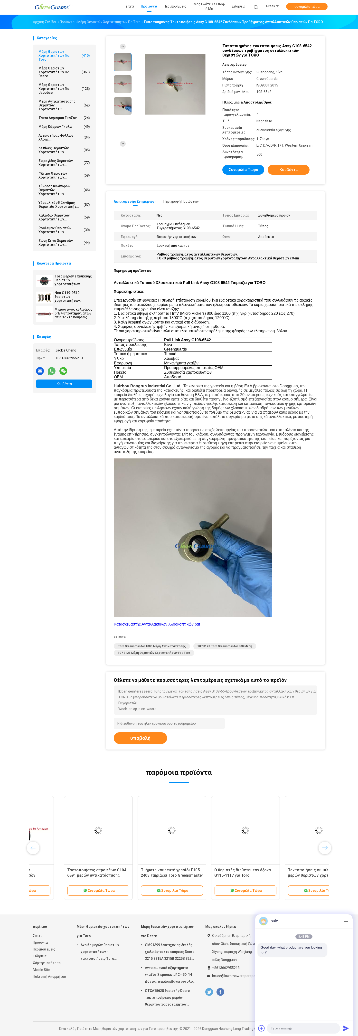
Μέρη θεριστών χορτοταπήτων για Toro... (64, 55)
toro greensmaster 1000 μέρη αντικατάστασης (152, 646)
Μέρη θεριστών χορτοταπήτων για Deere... (64, 72)
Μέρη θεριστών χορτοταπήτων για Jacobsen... (64, 89)
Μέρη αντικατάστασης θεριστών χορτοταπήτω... (64, 105)
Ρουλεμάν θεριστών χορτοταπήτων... (64, 230)
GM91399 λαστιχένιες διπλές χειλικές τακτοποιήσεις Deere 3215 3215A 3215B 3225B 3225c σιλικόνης (170, 952)
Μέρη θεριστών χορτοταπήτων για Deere (167, 931)
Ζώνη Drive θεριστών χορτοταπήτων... (64, 243)
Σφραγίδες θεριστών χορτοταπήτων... (64, 163)
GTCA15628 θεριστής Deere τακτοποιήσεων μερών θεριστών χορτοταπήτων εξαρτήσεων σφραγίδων (167, 998)
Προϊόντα (40, 942)
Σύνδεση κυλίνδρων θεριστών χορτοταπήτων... (64, 190)
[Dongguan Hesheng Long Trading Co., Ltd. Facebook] (220, 992)
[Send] (346, 1028)
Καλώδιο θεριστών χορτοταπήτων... (64, 217)
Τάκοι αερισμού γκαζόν (64, 118)
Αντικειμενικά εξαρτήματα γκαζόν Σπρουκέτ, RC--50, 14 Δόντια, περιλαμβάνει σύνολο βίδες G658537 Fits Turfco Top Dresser (170, 975)
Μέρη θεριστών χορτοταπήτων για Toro (103, 931)
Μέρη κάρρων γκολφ (64, 127)
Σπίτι (37, 936)
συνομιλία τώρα (307, 7)
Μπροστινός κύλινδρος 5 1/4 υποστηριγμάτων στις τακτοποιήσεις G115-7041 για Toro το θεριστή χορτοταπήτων (73, 313)
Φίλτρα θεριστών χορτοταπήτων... (64, 175)
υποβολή (140, 738)
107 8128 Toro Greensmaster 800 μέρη (225, 646)
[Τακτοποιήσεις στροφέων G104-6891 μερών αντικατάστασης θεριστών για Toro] (67, 830)
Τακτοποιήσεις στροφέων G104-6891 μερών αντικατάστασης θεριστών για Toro (66, 875)
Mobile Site (41, 970)
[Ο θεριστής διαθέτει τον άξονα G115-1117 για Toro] (214, 830)
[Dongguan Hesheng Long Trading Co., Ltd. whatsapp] (52, 371)
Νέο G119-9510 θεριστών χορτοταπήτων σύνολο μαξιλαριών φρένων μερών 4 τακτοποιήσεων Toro (72, 297)
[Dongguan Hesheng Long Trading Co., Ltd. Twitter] (209, 992)
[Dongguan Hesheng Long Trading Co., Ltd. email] (40, 371)
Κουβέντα (64, 384)
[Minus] (346, 921)
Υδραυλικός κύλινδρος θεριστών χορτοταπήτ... (64, 205)
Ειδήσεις (40, 956)
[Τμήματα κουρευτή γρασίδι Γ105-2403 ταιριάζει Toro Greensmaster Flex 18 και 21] (141, 830)
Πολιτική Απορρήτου (49, 977)
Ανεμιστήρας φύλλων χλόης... (64, 137)
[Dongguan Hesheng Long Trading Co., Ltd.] (51, 7)
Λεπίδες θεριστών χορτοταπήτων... (64, 150)
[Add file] (261, 1028)
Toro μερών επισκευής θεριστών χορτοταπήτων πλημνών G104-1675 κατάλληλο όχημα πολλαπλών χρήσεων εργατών (73, 280)
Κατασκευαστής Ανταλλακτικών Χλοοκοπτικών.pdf (157, 624)
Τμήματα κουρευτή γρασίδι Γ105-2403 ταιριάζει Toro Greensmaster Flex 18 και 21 (141, 875)
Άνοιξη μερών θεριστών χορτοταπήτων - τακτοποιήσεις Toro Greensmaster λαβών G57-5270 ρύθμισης (102, 952)
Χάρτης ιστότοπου (48, 963)
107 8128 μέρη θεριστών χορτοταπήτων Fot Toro (154, 653)
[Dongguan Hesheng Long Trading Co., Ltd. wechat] (63, 371)
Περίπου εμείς (44, 949)
